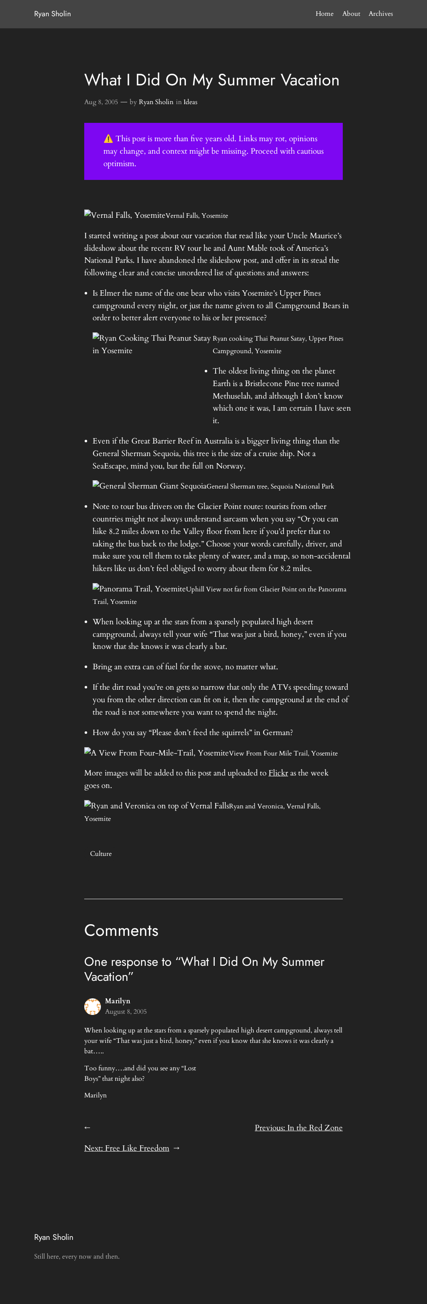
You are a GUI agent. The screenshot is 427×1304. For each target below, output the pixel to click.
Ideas (190, 102)
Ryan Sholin (52, 13)
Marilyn (118, 1001)
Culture (101, 853)
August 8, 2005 (126, 1011)
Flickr (278, 773)
